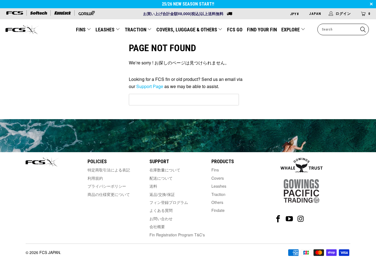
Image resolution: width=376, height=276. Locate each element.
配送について (161, 178)
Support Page (149, 86)
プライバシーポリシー (107, 186)
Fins (215, 170)
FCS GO (235, 29)
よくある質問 (161, 210)
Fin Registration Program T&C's (177, 234)
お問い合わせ (161, 218)
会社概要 (157, 226)
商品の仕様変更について (109, 194)
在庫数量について (164, 170)
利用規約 (95, 178)
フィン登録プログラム (168, 202)
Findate (218, 210)
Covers (217, 178)
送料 (153, 186)
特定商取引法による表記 (109, 170)
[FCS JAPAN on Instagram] (301, 219)
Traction (218, 194)
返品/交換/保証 (162, 194)
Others (217, 202)
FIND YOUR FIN (262, 29)
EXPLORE (291, 29)
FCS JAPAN (49, 252)
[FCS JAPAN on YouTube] (289, 219)
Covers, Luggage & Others (187, 29)
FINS (81, 29)
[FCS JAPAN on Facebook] (278, 219)
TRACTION (136, 29)
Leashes (218, 186)
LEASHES (106, 29)
